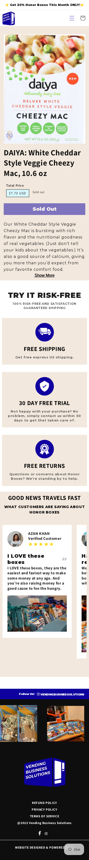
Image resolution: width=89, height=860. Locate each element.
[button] (72, 18)
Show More (45, 275)
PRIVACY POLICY (44, 809)
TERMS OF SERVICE (44, 816)
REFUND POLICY (44, 803)
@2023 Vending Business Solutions (44, 823)
